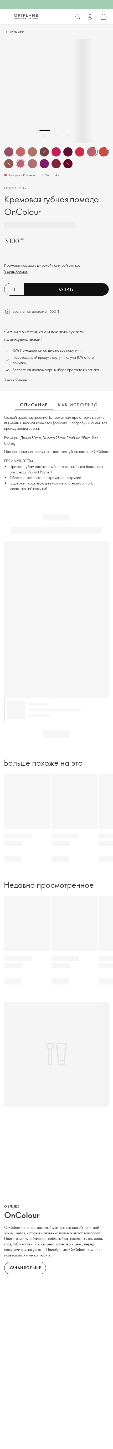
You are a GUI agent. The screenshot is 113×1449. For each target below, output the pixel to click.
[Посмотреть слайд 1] (44, 135)
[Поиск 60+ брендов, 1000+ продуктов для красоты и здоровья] (78, 17)
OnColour (15, 188)
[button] (8, 151)
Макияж (17, 31)
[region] (56, 91)
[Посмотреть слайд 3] (68, 135)
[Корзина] (103, 16)
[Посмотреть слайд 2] (56, 135)
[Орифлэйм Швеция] (26, 17)
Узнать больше (16, 271)
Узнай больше (15, 379)
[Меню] (7, 17)
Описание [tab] (34, 405)
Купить (66, 289)
